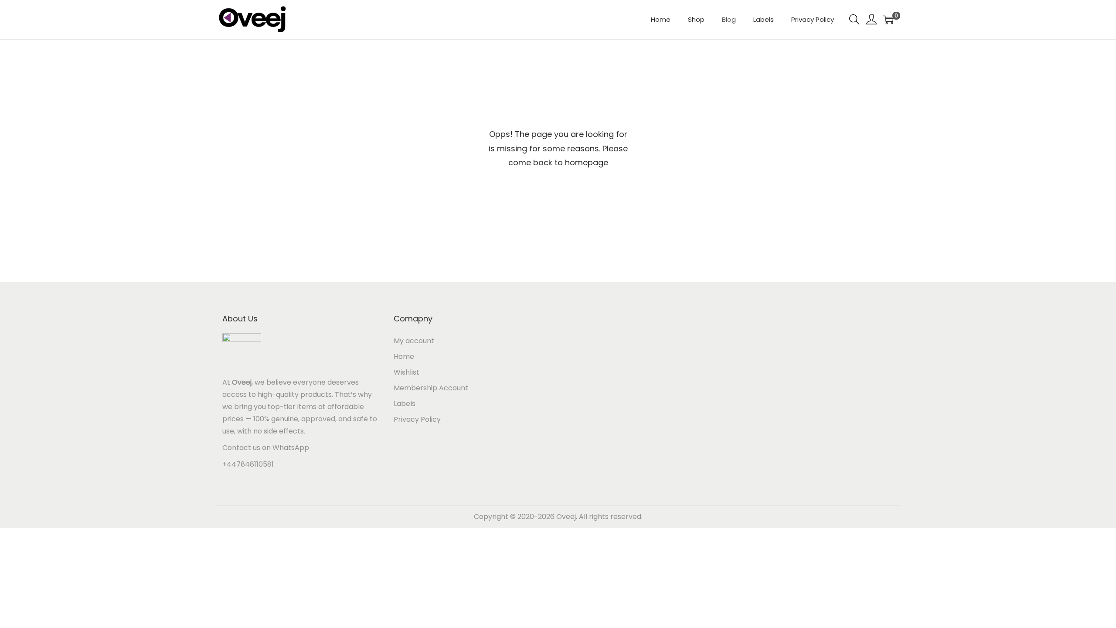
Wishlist (406, 372)
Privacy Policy (417, 419)
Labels (404, 404)
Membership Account (431, 388)
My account (414, 341)
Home (404, 357)
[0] (888, 19)
